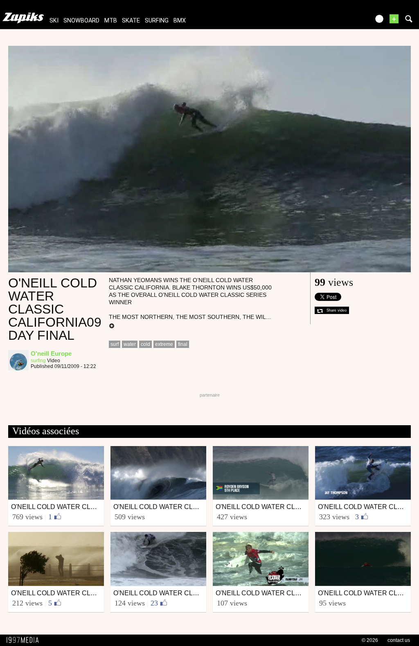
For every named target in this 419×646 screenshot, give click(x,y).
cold (145, 344)
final (182, 344)
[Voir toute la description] (112, 326)
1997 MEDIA (25, 640)
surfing (157, 20)
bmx (179, 20)
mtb (110, 20)
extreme (164, 344)
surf (114, 344)
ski (54, 20)
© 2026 (370, 640)
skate (131, 20)
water (130, 344)
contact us (398, 640)
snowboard (81, 20)
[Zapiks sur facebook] (346, 21)
